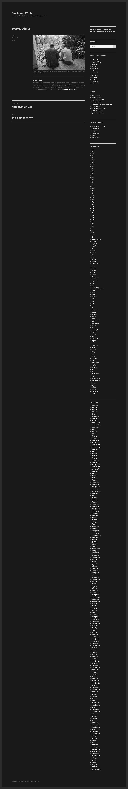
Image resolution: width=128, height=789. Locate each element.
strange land (95, 364)
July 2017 (94, 605)
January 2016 (95, 638)
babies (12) (95, 68)
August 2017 (95, 603)
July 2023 (94, 473)
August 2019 (95, 559)
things (93, 369)
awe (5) (94, 66)
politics (94, 342)
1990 (93, 190)
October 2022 (95, 490)
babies (93, 256)
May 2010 (94, 762)
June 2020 (94, 541)
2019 (93, 230)
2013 (93, 227)
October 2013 (95, 687)
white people (95, 391)
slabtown (94, 358)
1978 (93, 170)
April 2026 (94, 413)
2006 (93, 216)
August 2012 (95, 713)
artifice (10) (95, 65)
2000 (93, 205)
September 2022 (96, 491)
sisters (93, 356)
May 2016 (94, 631)
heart (93, 311)
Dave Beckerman (96, 132)
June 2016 (94, 629)
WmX (13, 35)
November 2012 (96, 707)
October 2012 (95, 709)
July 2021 (94, 517)
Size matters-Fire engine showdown (102, 104)
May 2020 (94, 543)
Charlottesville (96, 263)
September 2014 (96, 667)
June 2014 (94, 673)
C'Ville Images (95, 130)
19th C (93, 203)
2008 (93, 217)
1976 (93, 166)
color (93, 267)
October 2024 (95, 446)
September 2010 (96, 755)
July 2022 (94, 495)
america (94, 241)
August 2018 (95, 581)
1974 (93, 162)
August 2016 (95, 625)
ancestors (94, 243)
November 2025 (96, 422)
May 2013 (94, 696)
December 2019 (96, 552)
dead (93, 276)
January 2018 (95, 594)
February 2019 (95, 570)
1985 (93, 183)
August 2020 (95, 537)
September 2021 (96, 513)
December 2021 (96, 508)
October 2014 (95, 665)
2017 (93, 228)
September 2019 (96, 557)
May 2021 (94, 521)
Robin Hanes (95, 103)
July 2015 (94, 649)
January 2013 (95, 704)
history (94, 312)
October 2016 (95, 621)
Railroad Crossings (97, 101)
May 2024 (94, 455)
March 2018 (95, 590)
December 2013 (96, 684)
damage (94, 274)
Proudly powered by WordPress (31, 781)
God (93, 307)
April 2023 (94, 479)
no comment (95, 323)
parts (93, 333)
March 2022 (95, 502)
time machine (95, 373)
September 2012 (96, 711)
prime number (96, 344)
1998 (93, 199)
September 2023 (96, 470)
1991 (93, 192)
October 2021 (95, 512)
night (93, 322)
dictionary (94, 280)
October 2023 (95, 468)
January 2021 (95, 528)
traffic (93, 375)
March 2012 (95, 722)
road (93, 351)
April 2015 (94, 654)
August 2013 (95, 691)
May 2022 (94, 499)
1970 (93, 155)
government (95, 309)
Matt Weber (95, 135)
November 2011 (96, 729)
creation (94, 270)
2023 (93, 234)
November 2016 (96, 620)
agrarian (94, 236)
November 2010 (96, 751)
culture (93, 79)
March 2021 (95, 524)
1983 (93, 179)
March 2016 (95, 634)
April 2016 (94, 632)
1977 (93, 168)
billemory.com (96, 128)
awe (93, 254)
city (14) (94, 74)
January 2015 (95, 660)
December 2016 (96, 618)
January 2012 (95, 726)
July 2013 (94, 693)
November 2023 (96, 466)
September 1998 (96, 770)
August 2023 (95, 471)
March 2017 (95, 612)
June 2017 (94, 607)
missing (94, 316)
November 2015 (96, 641)
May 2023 (94, 477)
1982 (93, 177)
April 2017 (94, 610)
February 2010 (95, 768)
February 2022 (96, 504)
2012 (93, 225)
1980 (93, 173)
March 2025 (95, 437)
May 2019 (94, 565)
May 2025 (94, 433)
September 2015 (96, 645)
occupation (95, 329)
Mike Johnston (96, 137)
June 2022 (94, 497)
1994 (93, 194)
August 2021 (95, 515)
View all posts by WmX (70, 89)
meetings (94, 314)
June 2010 (94, 760)
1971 (93, 157)
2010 (93, 221)
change (94, 261)
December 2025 (96, 420)
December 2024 (96, 442)
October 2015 (95, 643)
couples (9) (95, 75)
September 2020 (96, 535)
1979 (93, 172)
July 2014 (94, 671)
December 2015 (96, 640)
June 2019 (94, 563)
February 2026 (96, 416)
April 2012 (94, 720)
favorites (94, 296)
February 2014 (95, 680)
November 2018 (96, 576)
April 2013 (94, 698)
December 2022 (96, 486)
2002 (93, 208)
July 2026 (94, 407)
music (93, 318)
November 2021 (96, 510)
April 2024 (94, 457)
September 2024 (96, 448)
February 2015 (95, 658)
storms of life (95, 362)
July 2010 (94, 759)
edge (93, 285)
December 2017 (96, 596)
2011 (93, 223)
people (93, 336)
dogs (93, 281)
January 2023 (95, 484)
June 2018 (94, 585)
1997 (93, 197)
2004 (93, 212)
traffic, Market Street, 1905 (99, 108)
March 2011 (95, 744)
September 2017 (96, 601)
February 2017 (95, 614)
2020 (93, 232)
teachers (94, 366)
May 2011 (94, 740)
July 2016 (94, 627)
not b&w (94, 325)
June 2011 (94, 738)
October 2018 (95, 577)
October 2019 (95, 556)
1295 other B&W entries (98, 126)
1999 (93, 201)
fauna (93, 294)
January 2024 (95, 462)
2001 (93, 206)
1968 (93, 152)
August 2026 (95, 406)
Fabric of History (96, 97)
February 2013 (95, 702)
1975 (93, 164)
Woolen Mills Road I (97, 110)
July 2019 (94, 561)
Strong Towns (95, 106)
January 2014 (95, 682)
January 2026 (95, 418)
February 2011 (95, 746)
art (92, 248)
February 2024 (96, 460)
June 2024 (94, 453)
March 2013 (95, 700)
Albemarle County (96, 239)
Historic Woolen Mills (98, 99)
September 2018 (96, 579)
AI (92, 237)
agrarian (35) (95, 59)
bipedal (94, 70)
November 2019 (96, 554)
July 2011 (94, 737)
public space (95, 345)
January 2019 (95, 572)
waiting (94, 387)
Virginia (94, 386)
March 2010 (95, 766)
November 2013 (96, 685)
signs (93, 355)
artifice (94, 252)
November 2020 (96, 532)
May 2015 (94, 652)
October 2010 (95, 753)
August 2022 (95, 493)
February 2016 (95, 636)
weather (94, 389)
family (13, 40)
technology (95, 367)
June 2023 (94, 475)
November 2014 (96, 663)
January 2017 (95, 616)
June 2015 (94, 651)
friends (94, 305)
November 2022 (96, 488)
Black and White (22, 13)
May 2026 (94, 411)
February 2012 (95, 724)
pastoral (94, 334)
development (95, 83)
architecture (95, 247)
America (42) (95, 61)
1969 (93, 153)
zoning (93, 393)
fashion (94, 292)
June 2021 (94, 519)
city (93, 265)
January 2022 (95, 506)
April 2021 (94, 523)
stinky (93, 360)
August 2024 (95, 449)
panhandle (94, 331)
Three (93, 371)
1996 (93, 195)
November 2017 (96, 598)
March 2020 (95, 546)
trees (93, 377)
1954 (93, 150)
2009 (93, 219)
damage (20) (95, 81)
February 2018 (95, 592)
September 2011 (96, 733)
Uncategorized (96, 378)
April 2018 (94, 588)
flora (93, 302)
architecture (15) (96, 63)
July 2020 (94, 539)
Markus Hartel (96, 133)
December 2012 (96, 706)
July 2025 (94, 429)
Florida (93, 303)
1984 (93, 181)
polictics (94, 340)
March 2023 (95, 481)
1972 (93, 159)
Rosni (93, 353)
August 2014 (95, 669)
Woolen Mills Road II (97, 112)
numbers (94, 327)
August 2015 (95, 647)
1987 (93, 186)
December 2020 (96, 530)
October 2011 (95, 731)
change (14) (95, 72)
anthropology (95, 245)
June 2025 (94, 431)
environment (95, 287)
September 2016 (96, 623)
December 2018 (96, 574)
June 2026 (94, 409)
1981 (93, 175)
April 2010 (94, 764)
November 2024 (96, 444)
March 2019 (95, 568)
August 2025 (95, 427)
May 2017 (94, 609)
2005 (93, 214)
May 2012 (94, 718)
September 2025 (96, 426)
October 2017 (95, 599)
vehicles (94, 384)
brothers (94, 259)
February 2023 (95, 482)
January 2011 (95, 748)
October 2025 (95, 424)
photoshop (95, 338)
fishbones (94, 300)
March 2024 (95, 459)
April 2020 (94, 545)
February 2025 (96, 438)
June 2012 (94, 716)
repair (93, 347)
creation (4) (95, 77)
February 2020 (96, 548)
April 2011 (94, 742)
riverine (94, 349)
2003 (93, 210)
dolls (93, 283)
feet (93, 298)
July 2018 (94, 583)
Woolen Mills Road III (97, 114)
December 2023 (96, 464)
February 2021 (95, 526)
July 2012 (94, 715)
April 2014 (94, 676)
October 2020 (95, 534)
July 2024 (94, 451)
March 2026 (95, 415)
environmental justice (98, 289)
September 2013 (96, 689)
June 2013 (94, 695)
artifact (94, 250)
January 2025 (95, 440)
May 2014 (94, 674)
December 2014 (96, 662)
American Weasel (96, 95)
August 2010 (95, 757)
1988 (93, 188)
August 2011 (95, 735)
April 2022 (94, 501)
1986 (93, 184)
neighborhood (96, 320)
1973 (93, 161)
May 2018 (94, 587)
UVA (93, 382)
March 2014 (95, 678)
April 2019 (94, 566)
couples (94, 269)
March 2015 (95, 656)
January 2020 (95, 550)
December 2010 (96, 749)
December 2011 (96, 727)
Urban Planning (96, 380)
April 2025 (94, 435)
